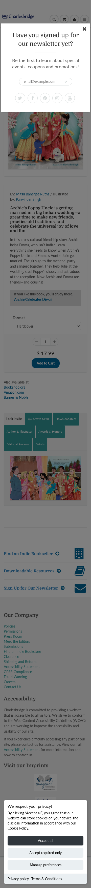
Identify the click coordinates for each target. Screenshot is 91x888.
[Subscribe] (66, 82)
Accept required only (45, 853)
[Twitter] (20, 98)
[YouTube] (70, 98)
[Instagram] (57, 98)
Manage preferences (45, 865)
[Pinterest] (45, 98)
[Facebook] (33, 98)
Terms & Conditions (46, 879)
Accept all (45, 840)
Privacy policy (18, 879)
